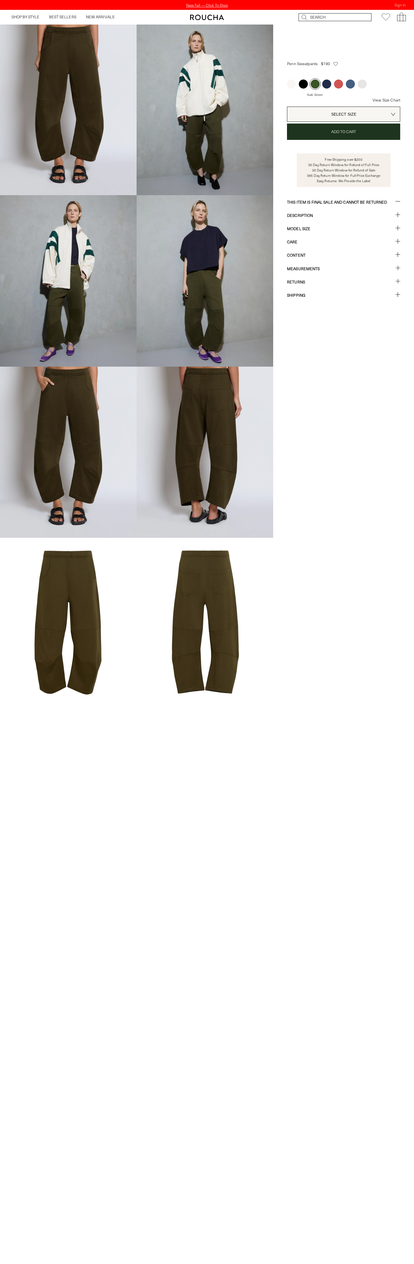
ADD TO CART (343, 132)
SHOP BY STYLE (26, 17)
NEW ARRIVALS (100, 17)
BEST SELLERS (62, 17)
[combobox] (343, 114)
